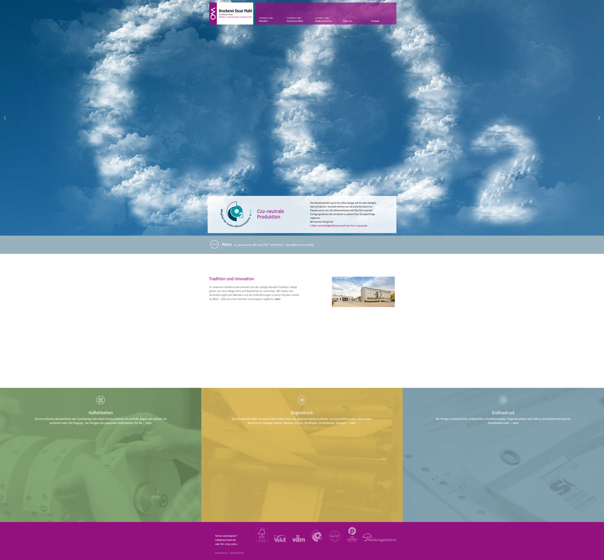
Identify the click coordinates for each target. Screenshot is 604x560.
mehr (277, 299)
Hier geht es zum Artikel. (299, 244)
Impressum (221, 552)
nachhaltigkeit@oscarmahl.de (341, 225)
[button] (4, 117)
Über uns (348, 21)
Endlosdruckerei (323, 19)
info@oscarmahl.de (225, 539)
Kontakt (375, 21)
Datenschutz (237, 552)
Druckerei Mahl (295, 19)
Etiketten (266, 19)
